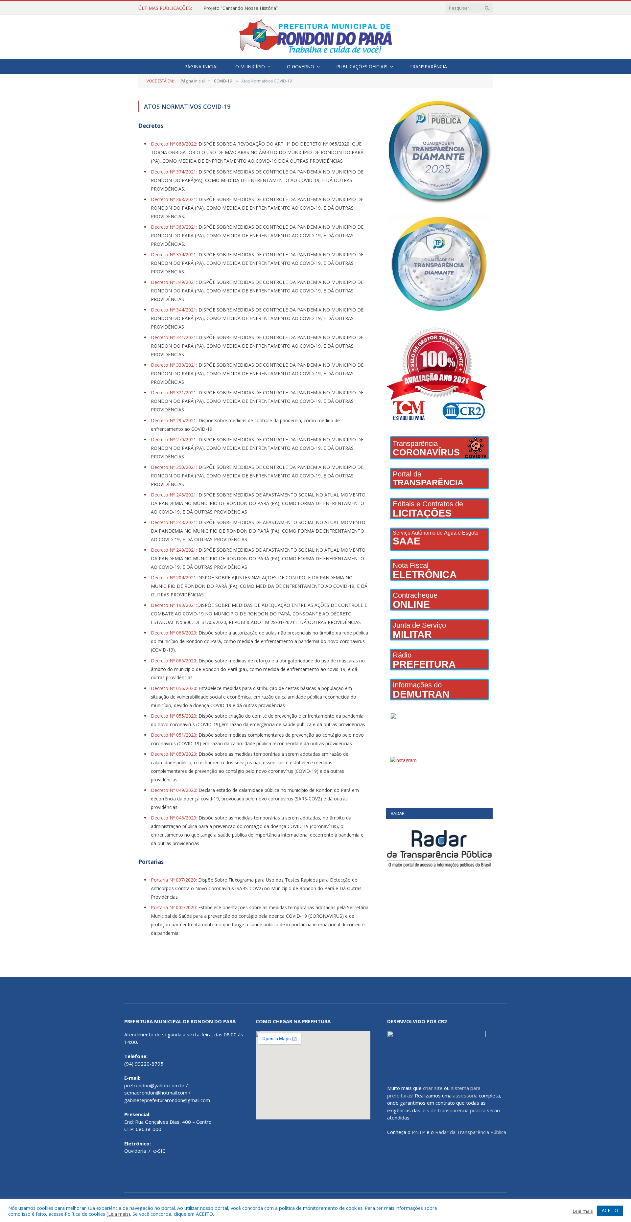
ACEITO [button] (610, 1210)
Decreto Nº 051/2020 (173, 735)
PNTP (418, 1132)
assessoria (465, 1095)
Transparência (428, 66)
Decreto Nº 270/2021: (174, 439)
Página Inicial (201, 66)
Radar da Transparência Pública (470, 1132)
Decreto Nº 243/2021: (174, 522)
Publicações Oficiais (361, 66)
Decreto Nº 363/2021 (173, 227)
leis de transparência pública (453, 1110)
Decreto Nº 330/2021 (173, 365)
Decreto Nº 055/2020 (173, 716)
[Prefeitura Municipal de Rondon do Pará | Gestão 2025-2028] (315, 37)
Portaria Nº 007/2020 (173, 880)
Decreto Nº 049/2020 (173, 790)
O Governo (300, 66)
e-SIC (159, 1150)
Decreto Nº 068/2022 (173, 144)
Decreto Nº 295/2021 (173, 420)
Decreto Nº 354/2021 (173, 254)
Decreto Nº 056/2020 (173, 688)
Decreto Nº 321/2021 (173, 392)
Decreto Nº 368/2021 (173, 199)
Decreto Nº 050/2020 (173, 754)
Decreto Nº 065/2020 (173, 660)
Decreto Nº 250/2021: (174, 467)
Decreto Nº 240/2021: (174, 550)
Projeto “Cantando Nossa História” (240, 8)
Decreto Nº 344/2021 (173, 310)
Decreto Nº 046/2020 (173, 818)
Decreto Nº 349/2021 (173, 282)
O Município (250, 66)
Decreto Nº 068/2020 (173, 633)
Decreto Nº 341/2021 (173, 337)
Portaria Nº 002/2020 (173, 907)
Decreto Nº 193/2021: (174, 605)
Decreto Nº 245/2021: (174, 495)
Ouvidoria (135, 1150)
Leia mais (118, 1214)
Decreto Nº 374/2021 (173, 172)
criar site (433, 1088)
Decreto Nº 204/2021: (174, 577)
